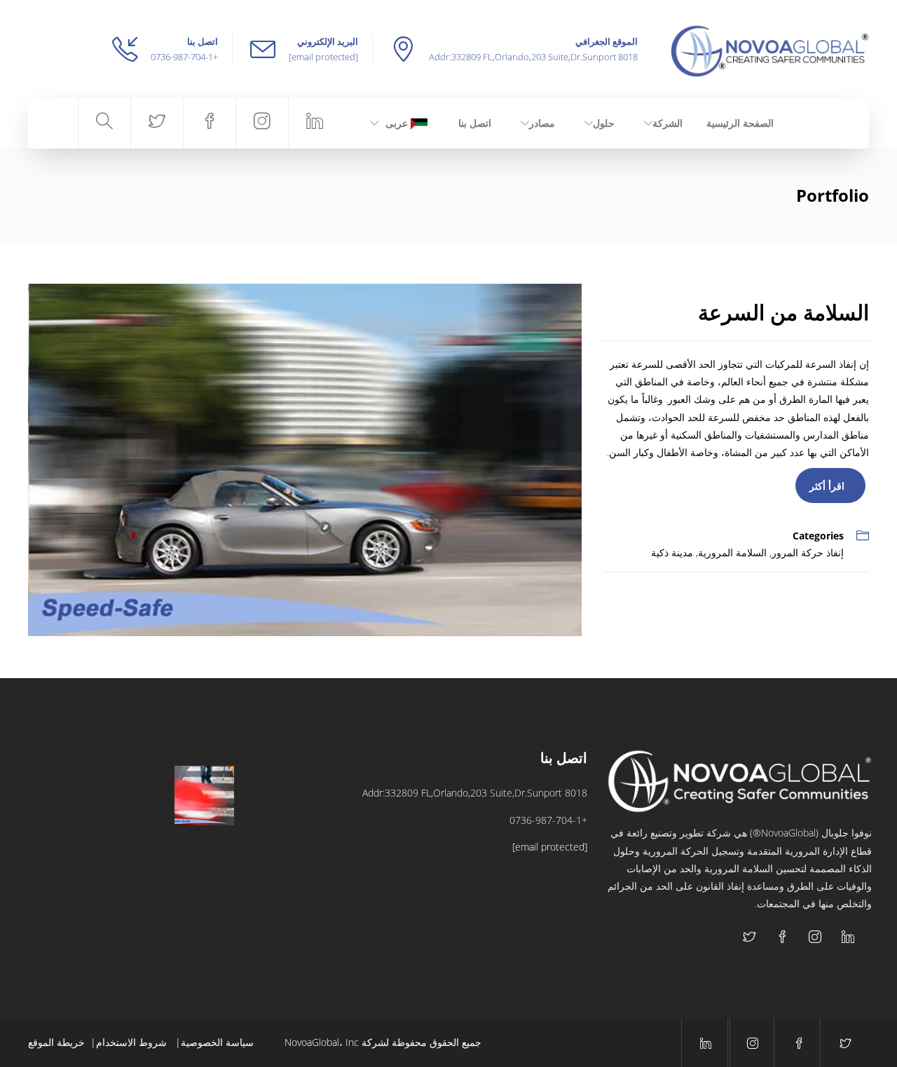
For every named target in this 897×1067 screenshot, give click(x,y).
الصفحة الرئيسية (740, 123)
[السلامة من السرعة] (134, 795)
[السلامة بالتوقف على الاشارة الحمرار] (64, 865)
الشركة (667, 123)
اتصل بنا (474, 123)
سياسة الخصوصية (217, 1042)
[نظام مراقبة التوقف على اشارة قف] (134, 865)
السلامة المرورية (732, 552)
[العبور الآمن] (204, 795)
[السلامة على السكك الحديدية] (204, 865)
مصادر (542, 123)
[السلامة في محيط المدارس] (64, 795)
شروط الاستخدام (133, 1042)
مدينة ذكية (672, 552)
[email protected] (323, 56)
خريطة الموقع (56, 1042)
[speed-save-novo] (305, 458)
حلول (604, 123)
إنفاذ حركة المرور (808, 552)
